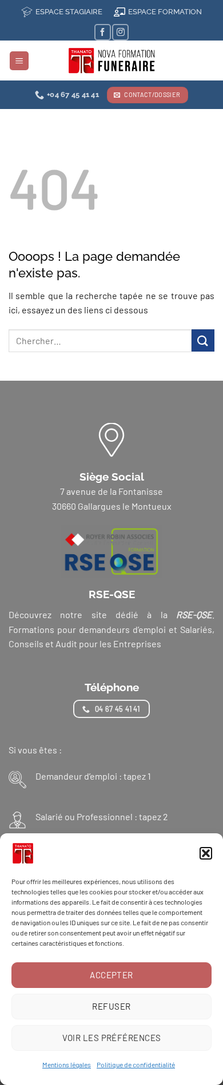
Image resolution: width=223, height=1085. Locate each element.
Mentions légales (66, 1064)
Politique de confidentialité (136, 1064)
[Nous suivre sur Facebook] (102, 32)
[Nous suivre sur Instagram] (120, 32)
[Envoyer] (203, 340)
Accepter (111, 975)
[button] (206, 853)
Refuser (111, 1006)
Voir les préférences (111, 1037)
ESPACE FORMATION (165, 11)
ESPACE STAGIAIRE (68, 11)
